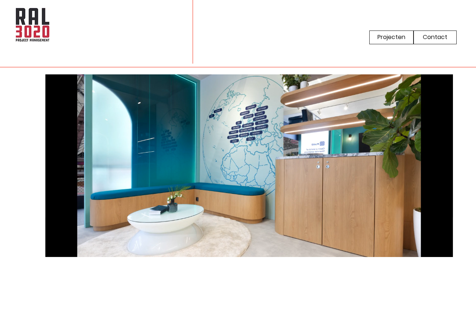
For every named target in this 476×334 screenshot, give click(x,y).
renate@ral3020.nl (9, 98)
